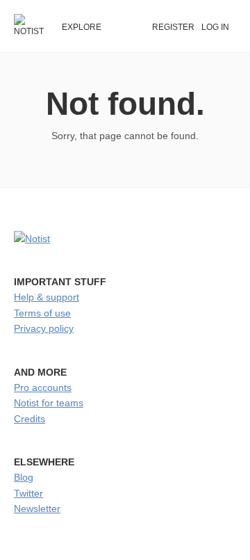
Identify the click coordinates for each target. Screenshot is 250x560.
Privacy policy (44, 328)
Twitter (28, 493)
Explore (81, 27)
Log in (215, 27)
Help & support (46, 297)
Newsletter (37, 508)
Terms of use (42, 313)
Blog (23, 477)
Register (173, 27)
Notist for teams (48, 402)
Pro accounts (43, 387)
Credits (29, 418)
